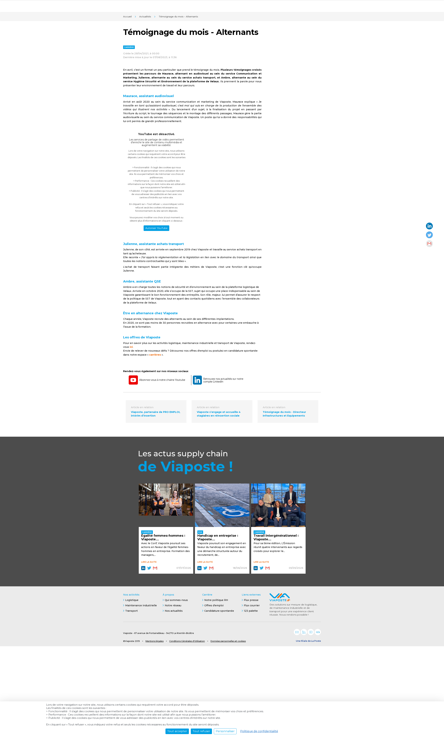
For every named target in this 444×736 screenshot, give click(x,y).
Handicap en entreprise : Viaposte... (217, 537)
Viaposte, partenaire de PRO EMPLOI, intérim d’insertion (155, 413)
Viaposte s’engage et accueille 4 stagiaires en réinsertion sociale (219, 413)
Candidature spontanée (219, 610)
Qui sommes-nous (176, 600)
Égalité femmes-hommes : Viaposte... (163, 537)
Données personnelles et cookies (228, 641)
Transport (131, 610)
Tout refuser (201, 731)
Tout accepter (177, 731)
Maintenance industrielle (141, 605)
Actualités (145, 16)
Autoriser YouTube (156, 228)
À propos (168, 594)
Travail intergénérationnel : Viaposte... (276, 537)
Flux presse (251, 600)
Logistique (131, 600)
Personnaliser (225, 731)
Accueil (127, 16)
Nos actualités (174, 610)
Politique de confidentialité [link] (259, 731)
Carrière (207, 594)
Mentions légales (155, 641)
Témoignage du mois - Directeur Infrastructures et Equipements (284, 413)
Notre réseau (173, 605)
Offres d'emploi (214, 605)
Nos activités (131, 594)
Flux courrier (252, 605)
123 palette (251, 610)
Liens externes (251, 594)
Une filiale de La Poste (308, 641)
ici (131, 346)
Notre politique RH (216, 600)
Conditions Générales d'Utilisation (187, 641)
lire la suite (149, 562)
